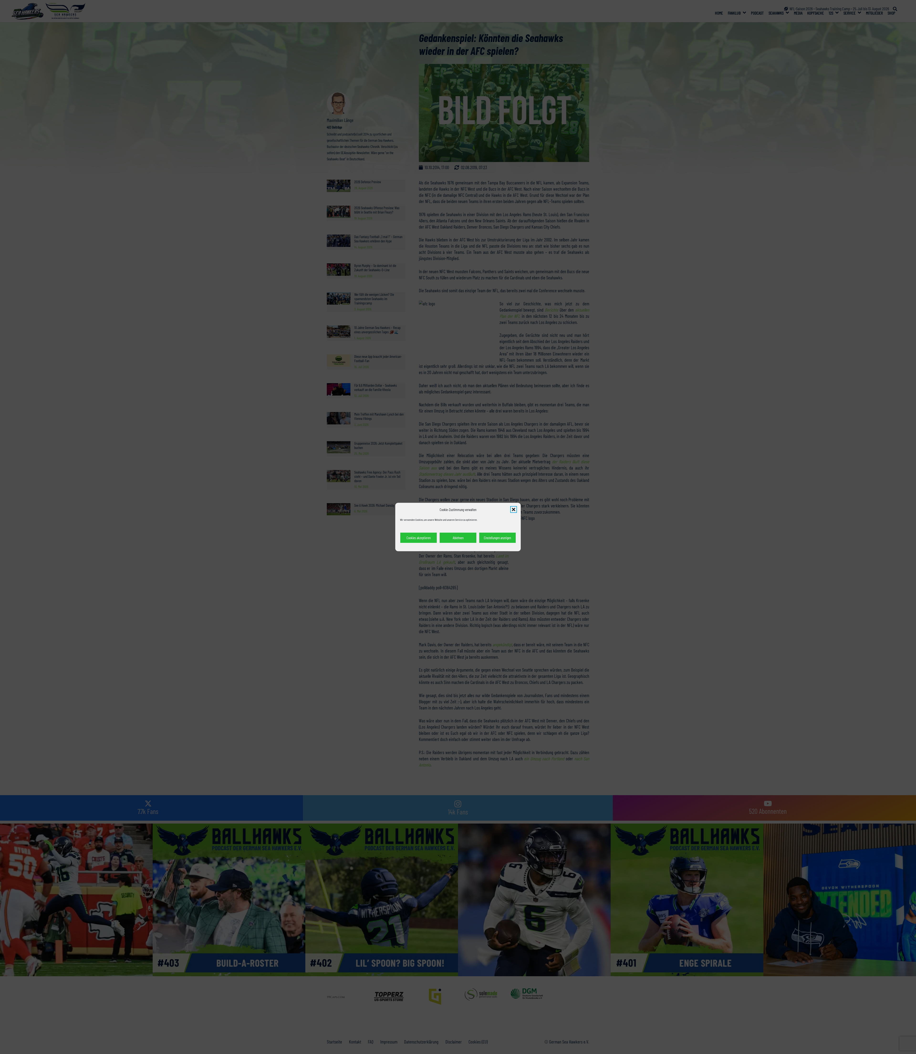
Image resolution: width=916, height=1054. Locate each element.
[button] (513, 509)
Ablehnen (458, 538)
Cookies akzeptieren (418, 538)
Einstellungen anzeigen (497, 538)
